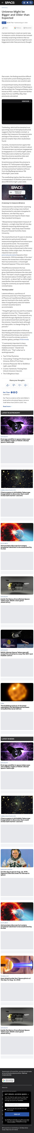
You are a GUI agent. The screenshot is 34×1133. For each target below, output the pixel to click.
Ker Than (11, 22)
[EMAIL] (16, 392)
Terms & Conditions (11, 1121)
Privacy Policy (19, 1120)
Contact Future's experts (9, 1091)
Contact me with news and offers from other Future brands (17, 1109)
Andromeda (24, 339)
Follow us (18, 28)
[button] (31, 2)
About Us (4, 1087)
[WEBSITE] (14, 392)
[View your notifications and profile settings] (27, 2)
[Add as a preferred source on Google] (8, 1080)
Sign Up (17, 1114)
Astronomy (4, 7)
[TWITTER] (12, 392)
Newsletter (28, 28)
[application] (17, 111)
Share (6, 28)
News (4, 23)
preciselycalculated (9, 255)
